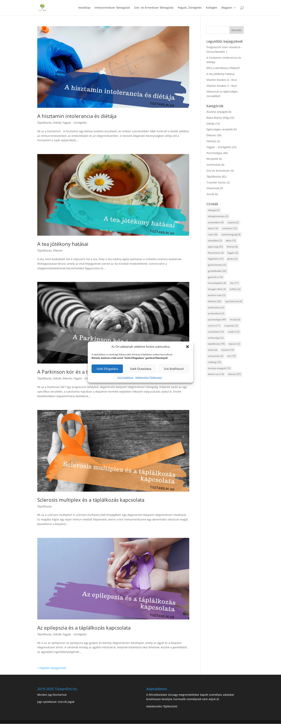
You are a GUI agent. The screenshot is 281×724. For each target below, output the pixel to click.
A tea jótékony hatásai (62, 243)
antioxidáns (216, 222)
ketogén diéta (217, 289)
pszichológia (217, 319)
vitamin (227, 349)
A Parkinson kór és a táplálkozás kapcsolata (87, 371)
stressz (214, 325)
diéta (231, 240)
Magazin (226, 7)
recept (235, 319)
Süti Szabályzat (125, 377)
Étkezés (58, 250)
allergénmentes (218, 216)
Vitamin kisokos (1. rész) (221, 86)
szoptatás (231, 325)
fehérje (232, 246)
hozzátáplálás (217, 283)
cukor (212, 234)
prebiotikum (216, 307)
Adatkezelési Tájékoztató (148, 377)
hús (234, 283)
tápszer (234, 343)
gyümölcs (215, 277)
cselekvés (229, 228)
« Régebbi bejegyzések (51, 668)
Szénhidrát (213, 164)
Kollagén (211, 7)
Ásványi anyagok (216, 112)
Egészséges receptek (219, 129)
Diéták (57, 122)
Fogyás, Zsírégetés (190, 7)
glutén (232, 258)
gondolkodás (217, 271)
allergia (213, 210)
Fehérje (211, 141)
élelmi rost (216, 374)
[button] (187, 347)
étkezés (234, 374)
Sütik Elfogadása (107, 369)
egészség (215, 246)
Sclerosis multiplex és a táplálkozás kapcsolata (90, 499)
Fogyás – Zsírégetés (218, 147)
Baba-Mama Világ (217, 117)
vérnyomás (215, 356)
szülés (233, 331)
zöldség (214, 362)
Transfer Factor (216, 182)
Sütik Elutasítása (140, 369)
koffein (235, 289)
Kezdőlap (84, 7)
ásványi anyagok (219, 368)
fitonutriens (216, 252)
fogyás (232, 252)
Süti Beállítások (174, 369)
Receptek (212, 159)
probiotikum (216, 313)
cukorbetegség (230, 234)
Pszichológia (214, 153)
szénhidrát (216, 331)
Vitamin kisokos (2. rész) (221, 80)
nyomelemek (233, 301)
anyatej (233, 222)
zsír (231, 356)
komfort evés (216, 295)
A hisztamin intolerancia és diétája (76, 116)
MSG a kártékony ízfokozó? (223, 68)
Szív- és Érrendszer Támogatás (154, 7)
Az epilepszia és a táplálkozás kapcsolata (84, 627)
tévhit (212, 349)
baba (213, 228)
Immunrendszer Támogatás (112, 7)
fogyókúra (215, 258)
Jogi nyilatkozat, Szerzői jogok (55, 702)
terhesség (215, 337)
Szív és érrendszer (218, 170)
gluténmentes (217, 264)
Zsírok (210, 194)
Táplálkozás (44, 122)
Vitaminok (212, 188)
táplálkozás (216, 343)
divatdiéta (215, 240)
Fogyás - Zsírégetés (75, 122)
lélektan (214, 301)
